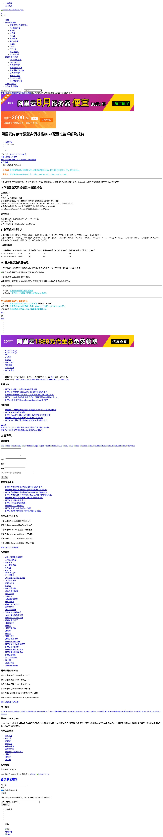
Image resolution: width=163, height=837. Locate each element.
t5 (82, 711)
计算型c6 (64, 711)
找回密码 (12, 779)
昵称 (3, 459)
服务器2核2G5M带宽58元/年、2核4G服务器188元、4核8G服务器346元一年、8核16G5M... (44, 170)
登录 (3, 779)
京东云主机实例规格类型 (15, 578)
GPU (45, 711)
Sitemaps (33, 774)
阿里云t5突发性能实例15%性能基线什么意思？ (23, 511)
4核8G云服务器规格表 (14, 557)
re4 (6, 355)
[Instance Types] (43, 774)
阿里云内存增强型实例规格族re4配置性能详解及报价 (26, 490)
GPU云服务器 (15, 62)
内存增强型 (9, 362)
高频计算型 (9, 663)
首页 (7, 20)
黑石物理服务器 (16, 81)
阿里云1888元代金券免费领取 (21, 291)
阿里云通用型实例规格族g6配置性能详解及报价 (24, 418)
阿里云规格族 (10, 22)
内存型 (12, 36)
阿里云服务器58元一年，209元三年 (23, 303)
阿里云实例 (9, 370)
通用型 (12, 30)
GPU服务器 (155, 711)
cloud (52, 377)
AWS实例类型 (10, 84)
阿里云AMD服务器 (12, 711)
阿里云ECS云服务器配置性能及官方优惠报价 (29, 293)
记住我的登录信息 (10, 790)
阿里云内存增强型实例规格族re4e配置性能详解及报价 (26, 492)
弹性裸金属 (14, 52)
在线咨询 (8, 832)
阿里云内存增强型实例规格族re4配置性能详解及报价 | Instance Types (42, 379)
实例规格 (8, 365)
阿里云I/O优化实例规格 (14, 506)
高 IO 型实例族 (15, 78)
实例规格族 (9, 368)
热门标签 (8, 6)
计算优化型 (9, 623)
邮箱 (3, 464)
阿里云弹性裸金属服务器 (105, 711)
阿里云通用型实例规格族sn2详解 (18, 508)
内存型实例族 (15, 65)
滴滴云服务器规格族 (13, 612)
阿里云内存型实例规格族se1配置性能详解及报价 (24, 498)
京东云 (50, 711)
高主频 (12, 44)
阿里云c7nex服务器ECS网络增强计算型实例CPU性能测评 (27, 415)
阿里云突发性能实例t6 (14, 652)
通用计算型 (9, 636)
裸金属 (3, 711)
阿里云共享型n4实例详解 (15, 412)
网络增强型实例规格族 (14, 618)
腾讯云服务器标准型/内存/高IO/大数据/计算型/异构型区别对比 (29, 395)
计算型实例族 (15, 76)
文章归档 (8, 3)
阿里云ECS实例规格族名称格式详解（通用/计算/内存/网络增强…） (31, 397)
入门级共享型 (15, 28)
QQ (2, 473)
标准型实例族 (15, 73)
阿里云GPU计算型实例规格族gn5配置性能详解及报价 (26, 420)
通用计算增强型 (11, 639)
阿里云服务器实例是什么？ (16, 500)
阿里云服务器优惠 (12, 647)
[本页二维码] (7, 834)
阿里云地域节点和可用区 (15, 644)
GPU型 (12, 46)
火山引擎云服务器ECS (14, 615)
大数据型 (13, 38)
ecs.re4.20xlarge (11, 351)
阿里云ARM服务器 (12, 642)
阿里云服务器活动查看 (10, 547)
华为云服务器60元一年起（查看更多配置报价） (28, 309)
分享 (2, 319)
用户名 (3, 785)
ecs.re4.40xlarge (11, 353)
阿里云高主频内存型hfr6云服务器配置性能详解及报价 (26, 392)
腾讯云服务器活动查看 (10, 702)
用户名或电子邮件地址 (10, 802)
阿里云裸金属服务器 (75, 711)
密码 (2, 788)
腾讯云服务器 (128, 711)
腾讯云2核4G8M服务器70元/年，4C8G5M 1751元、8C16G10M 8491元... (37, 306)
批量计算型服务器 (17, 70)
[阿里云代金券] (28, 128)
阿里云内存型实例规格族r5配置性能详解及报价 (23, 487)
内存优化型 (9, 583)
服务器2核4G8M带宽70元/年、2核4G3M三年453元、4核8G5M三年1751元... (39, 174)
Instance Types (10, 573)
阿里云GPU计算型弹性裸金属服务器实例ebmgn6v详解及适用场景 (30, 410)
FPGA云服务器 (16, 60)
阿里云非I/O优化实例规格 (15, 503)
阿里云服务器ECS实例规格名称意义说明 (21, 389)
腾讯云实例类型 (11, 57)
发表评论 (8, 142)
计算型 (12, 33)
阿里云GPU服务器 (90, 711)
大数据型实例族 (16, 68)
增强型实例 (14, 54)
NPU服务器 (9, 575)
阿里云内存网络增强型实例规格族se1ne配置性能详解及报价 (28, 495)
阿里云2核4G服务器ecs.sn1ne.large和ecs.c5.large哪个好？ (27, 400)
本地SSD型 (14, 41)
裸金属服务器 (119, 711)
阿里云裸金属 (138, 711)
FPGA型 (13, 49)
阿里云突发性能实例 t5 (18, 25)
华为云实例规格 (11, 86)
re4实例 (8, 357)
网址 (2, 469)
